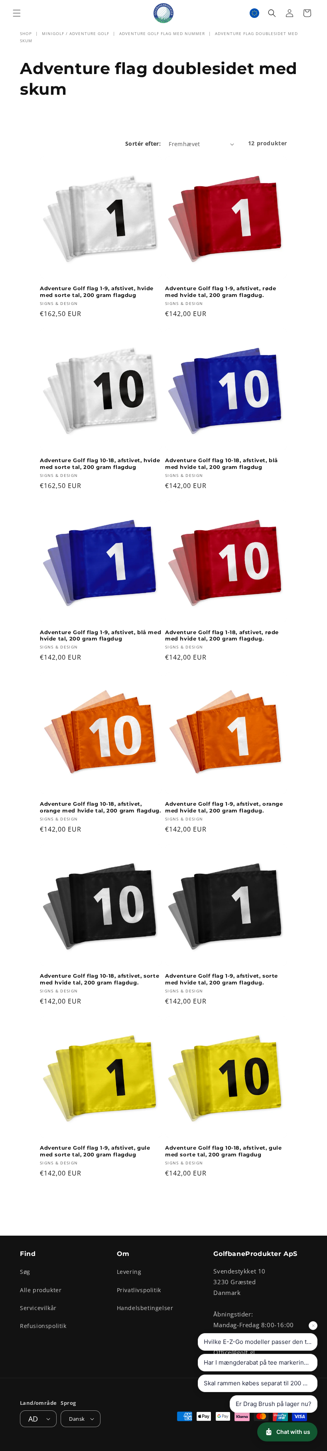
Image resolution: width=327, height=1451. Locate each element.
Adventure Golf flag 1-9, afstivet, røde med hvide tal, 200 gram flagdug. (220, 291)
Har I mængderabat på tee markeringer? (260, 1362)
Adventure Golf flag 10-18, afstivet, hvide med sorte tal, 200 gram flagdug (100, 463)
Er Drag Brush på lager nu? (273, 1404)
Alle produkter (40, 1290)
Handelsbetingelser (145, 1308)
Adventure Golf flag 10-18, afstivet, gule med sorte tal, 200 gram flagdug (223, 1151)
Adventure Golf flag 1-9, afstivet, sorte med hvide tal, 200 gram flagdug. (221, 979)
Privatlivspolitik (139, 1290)
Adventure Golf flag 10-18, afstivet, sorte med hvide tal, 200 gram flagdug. (99, 979)
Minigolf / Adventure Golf (75, 33)
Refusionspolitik (43, 1326)
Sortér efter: (143, 143)
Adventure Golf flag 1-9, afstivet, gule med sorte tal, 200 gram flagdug (95, 1151)
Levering (129, 1271)
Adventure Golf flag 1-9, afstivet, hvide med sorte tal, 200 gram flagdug (97, 291)
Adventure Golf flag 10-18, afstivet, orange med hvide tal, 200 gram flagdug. (100, 807)
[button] (17, 13)
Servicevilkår (38, 1308)
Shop (26, 33)
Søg (25, 1271)
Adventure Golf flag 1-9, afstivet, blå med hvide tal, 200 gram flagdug (100, 635)
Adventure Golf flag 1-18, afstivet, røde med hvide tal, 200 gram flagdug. (222, 635)
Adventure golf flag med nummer (162, 33)
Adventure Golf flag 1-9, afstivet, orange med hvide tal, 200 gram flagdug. (224, 807)
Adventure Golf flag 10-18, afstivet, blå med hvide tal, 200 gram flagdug (221, 463)
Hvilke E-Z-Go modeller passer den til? (258, 1342)
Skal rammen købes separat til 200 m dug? (260, 1383)
